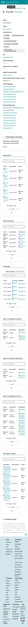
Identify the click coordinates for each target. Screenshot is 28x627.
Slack (14, 609)
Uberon (8, 583)
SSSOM (17, 590)
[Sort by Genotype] (10, 464)
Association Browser (18, 575)
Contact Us (9, 549)
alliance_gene (7, 75)
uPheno (8, 585)
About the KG (18, 567)
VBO (7, 595)
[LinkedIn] (21, 620)
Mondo (8, 580)
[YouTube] (24, 620)
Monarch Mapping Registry (5, 613)
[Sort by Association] (17, 166)
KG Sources (18, 569)
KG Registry (6, 619)
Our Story (8, 542)
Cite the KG (18, 565)
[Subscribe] (21, 615)
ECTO (7, 602)
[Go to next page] (16, 209)
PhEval (16, 585)
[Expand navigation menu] (26, 2)
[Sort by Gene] (7, 166)
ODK (16, 594)
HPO (7, 588)
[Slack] (24, 615)
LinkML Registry (5, 622)
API (16, 546)
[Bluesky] (22, 623)
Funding (8, 554)
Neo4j (16, 549)
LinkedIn (14, 614)
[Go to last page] (19, 209)
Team (7, 544)
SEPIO (7, 599)
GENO (7, 597)
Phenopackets (19, 601)
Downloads (18, 544)
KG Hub (5, 617)
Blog (13, 611)
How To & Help (19, 556)
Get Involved (15, 607)
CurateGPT (18, 599)
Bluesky (14, 619)
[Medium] (22, 618)
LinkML (16, 587)
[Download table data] (11, 212)
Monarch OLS (7, 609)
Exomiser (17, 582)
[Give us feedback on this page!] (26, 534)
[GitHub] (24, 618)
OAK (16, 592)
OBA (7, 592)
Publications (9, 551)
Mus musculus (7, 29)
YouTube (14, 616)
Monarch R (18, 551)
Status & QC (18, 553)
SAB (7, 547)
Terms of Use (18, 562)
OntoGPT (17, 597)
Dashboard (18, 572)
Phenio (8, 590)
